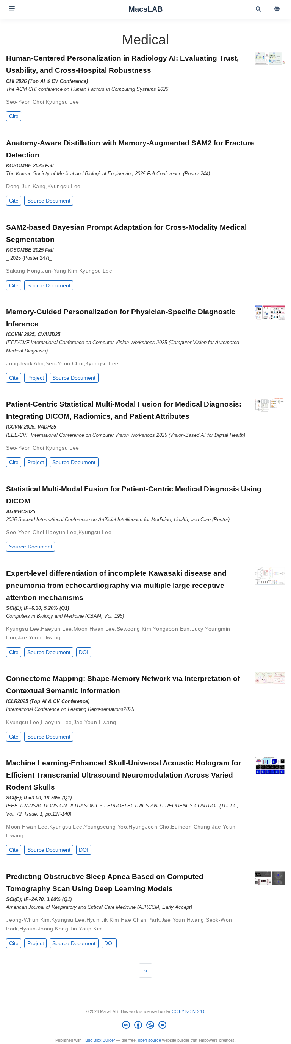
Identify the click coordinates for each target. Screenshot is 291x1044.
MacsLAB (145, 9)
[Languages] (278, 9)
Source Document (48, 201)
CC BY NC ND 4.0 (188, 1011)
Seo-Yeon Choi (25, 102)
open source (149, 1040)
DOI (83, 652)
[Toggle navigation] (12, 9)
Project (35, 378)
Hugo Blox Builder (99, 1040)
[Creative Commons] (145, 1026)
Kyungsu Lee (62, 102)
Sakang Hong (23, 271)
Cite (14, 116)
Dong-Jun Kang (25, 186)
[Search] (258, 9)
